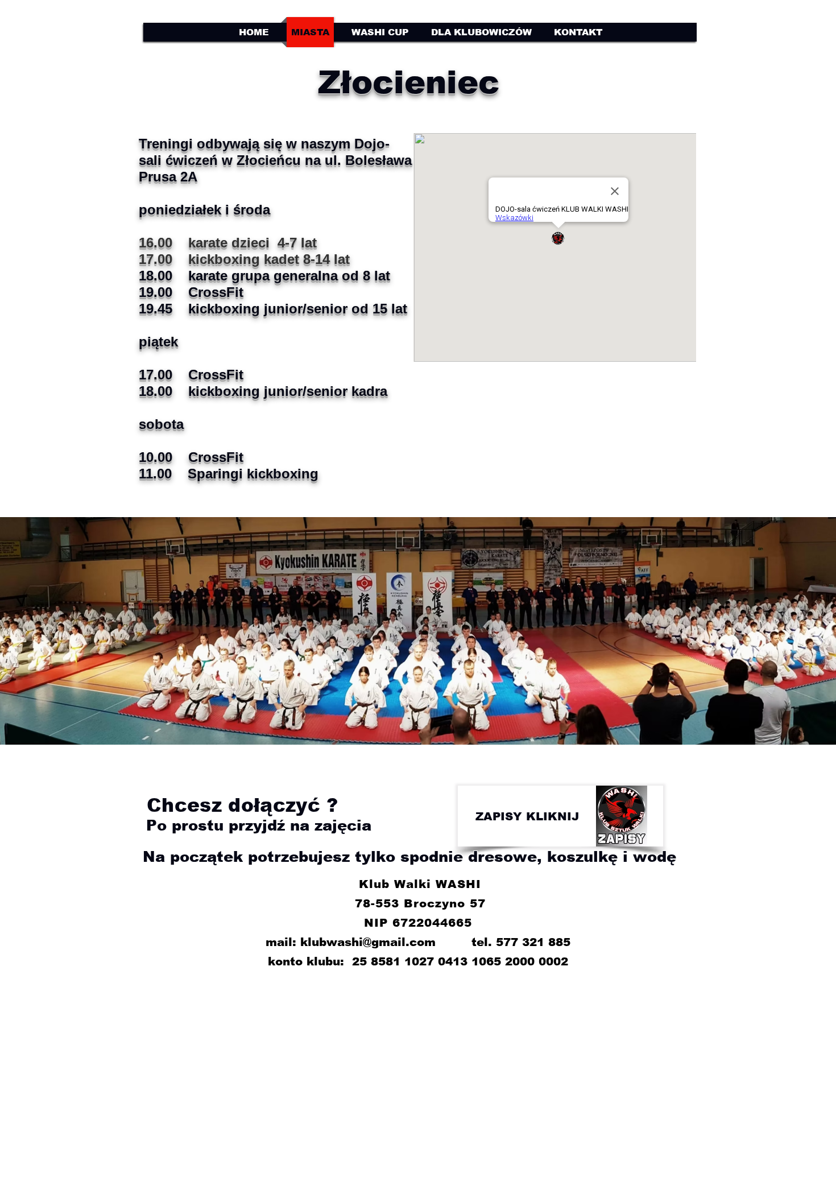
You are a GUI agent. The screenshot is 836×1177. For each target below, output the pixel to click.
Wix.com (557, 1071)
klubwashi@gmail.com (368, 942)
